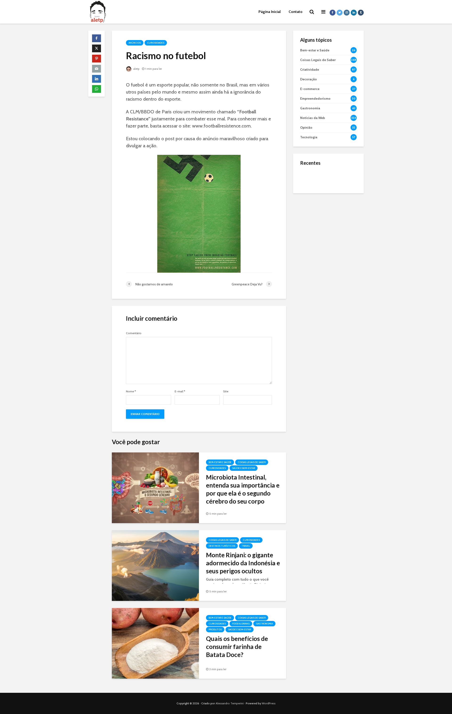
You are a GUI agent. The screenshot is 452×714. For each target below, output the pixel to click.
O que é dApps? (334, 173)
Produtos (215, 629)
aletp (136, 68)
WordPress (268, 703)
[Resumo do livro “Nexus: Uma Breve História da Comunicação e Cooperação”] (309, 196)
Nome (131, 391)
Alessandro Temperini (230, 703)
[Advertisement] (328, 271)
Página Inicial (269, 11)
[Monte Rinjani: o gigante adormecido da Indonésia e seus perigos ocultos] (155, 565)
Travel (246, 545)
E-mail (180, 391)
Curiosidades (155, 42)
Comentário (133, 333)
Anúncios (135, 42)
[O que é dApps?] (309, 178)
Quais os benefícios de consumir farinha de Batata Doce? (237, 646)
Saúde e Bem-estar (243, 468)
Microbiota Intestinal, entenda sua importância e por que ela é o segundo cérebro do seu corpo (242, 489)
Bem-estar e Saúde (220, 462)
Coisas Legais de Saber (252, 462)
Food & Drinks (241, 623)
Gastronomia (264, 623)
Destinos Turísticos (222, 545)
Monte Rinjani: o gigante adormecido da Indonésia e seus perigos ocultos (243, 563)
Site (225, 391)
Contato (296, 11)
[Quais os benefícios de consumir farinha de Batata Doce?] (155, 643)
